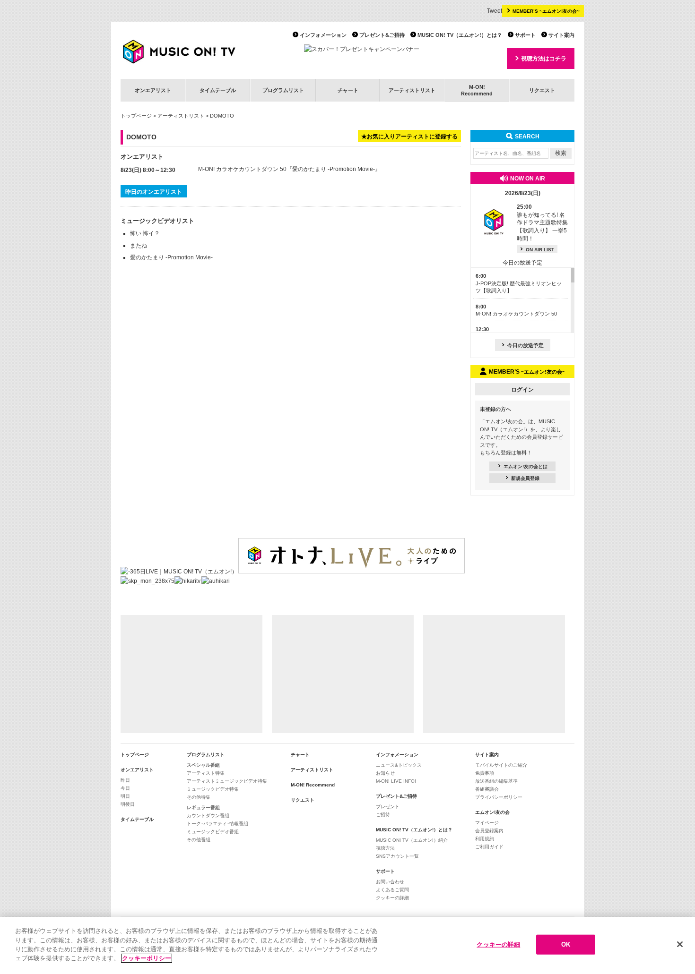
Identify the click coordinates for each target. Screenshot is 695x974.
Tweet (494, 11)
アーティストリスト (412, 90)
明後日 (128, 804)
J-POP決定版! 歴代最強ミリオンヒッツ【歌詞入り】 (519, 283)
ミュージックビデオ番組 (213, 831)
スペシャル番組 (203, 765)
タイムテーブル (218, 90)
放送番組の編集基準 (496, 781)
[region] (347, 945)
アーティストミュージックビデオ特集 (227, 781)
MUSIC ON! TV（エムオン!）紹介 (412, 840)
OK (565, 944)
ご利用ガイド (489, 846)
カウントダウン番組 (208, 815)
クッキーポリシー (146, 958)
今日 (125, 788)
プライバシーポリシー (498, 797)
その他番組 (198, 839)
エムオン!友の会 (492, 812)
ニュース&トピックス (399, 765)
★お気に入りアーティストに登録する (409, 136)
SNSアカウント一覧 (397, 856)
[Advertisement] (191, 674)
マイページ (487, 822)
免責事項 (484, 773)
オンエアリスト (153, 90)
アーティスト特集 (206, 773)
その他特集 (198, 797)
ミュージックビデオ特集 (213, 789)
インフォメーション (323, 35)
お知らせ (385, 773)
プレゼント (388, 806)
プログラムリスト (283, 90)
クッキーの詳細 (392, 897)
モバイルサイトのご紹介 (501, 765)
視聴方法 (385, 848)
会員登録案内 (489, 830)
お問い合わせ (390, 881)
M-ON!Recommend (477, 90)
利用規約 (484, 838)
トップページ (136, 116)
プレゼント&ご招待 (382, 35)
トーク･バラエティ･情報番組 (217, 823)
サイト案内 (561, 35)
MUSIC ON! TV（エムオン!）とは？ (459, 35)
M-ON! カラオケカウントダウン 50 (242, 169)
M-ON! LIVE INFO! (396, 781)
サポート (525, 35)
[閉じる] (679, 944)
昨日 (125, 780)
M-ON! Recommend (313, 784)
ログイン (522, 389)
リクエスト (542, 90)
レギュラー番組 (203, 807)
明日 (125, 796)
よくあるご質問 (392, 889)
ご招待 (383, 814)
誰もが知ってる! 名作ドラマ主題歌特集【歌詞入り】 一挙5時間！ (542, 223)
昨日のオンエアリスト (153, 191)
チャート (348, 90)
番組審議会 (487, 789)
